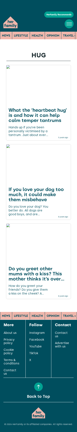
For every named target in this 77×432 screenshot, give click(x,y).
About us (10, 333)
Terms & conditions (11, 361)
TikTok (33, 353)
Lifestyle (21, 35)
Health (37, 35)
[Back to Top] (38, 386)
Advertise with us (62, 344)
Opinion (53, 35)
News (6, 35)
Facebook (36, 339)
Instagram (37, 333)
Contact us (10, 372)
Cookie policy (9, 351)
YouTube (35, 346)
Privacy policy (9, 341)
